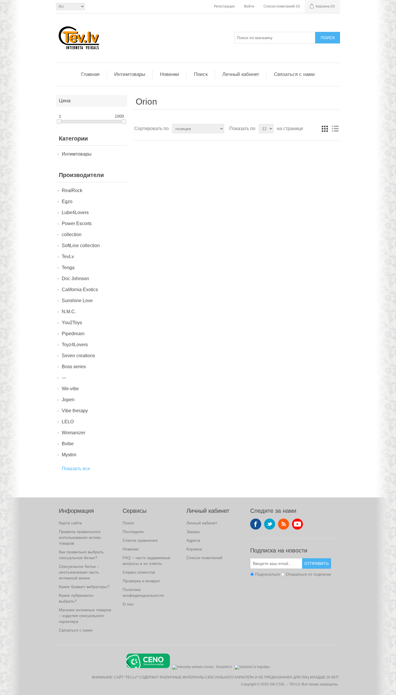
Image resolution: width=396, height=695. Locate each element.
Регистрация (224, 6)
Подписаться (267, 574)
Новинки (169, 74)
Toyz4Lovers (75, 344)
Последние (133, 531)
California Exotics (80, 289)
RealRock (72, 190)
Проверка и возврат (141, 581)
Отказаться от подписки (308, 574)
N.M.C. (69, 311)
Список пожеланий (204, 557)
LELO (68, 421)
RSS (283, 524)
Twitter (269, 524)
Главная (90, 74)
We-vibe (70, 388)
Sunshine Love (77, 300)
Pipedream (73, 333)
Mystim (69, 454)
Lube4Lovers (75, 212)
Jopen (68, 399)
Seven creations (78, 355)
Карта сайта (70, 523)
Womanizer (73, 432)
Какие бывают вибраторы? (84, 586)
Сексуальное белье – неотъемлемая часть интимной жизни (79, 572)
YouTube (297, 524)
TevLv (68, 256)
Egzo (67, 201)
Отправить (316, 563)
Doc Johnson (75, 278)
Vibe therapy (75, 410)
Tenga (68, 267)
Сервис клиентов (139, 572)
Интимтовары (129, 74)
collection (71, 234)
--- (64, 377)
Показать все (76, 468)
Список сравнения (140, 540)
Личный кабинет (240, 74)
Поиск (328, 37)
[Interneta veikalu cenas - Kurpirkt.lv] (202, 666)
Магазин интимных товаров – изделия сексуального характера (85, 616)
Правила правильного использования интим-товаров (80, 537)
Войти (249, 6)
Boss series (74, 366)
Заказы (193, 531)
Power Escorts (77, 223)
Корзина (194, 549)
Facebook (255, 524)
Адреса (193, 540)
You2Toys (72, 322)
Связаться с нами (294, 74)
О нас (128, 604)
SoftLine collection (81, 245)
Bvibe (68, 443)
